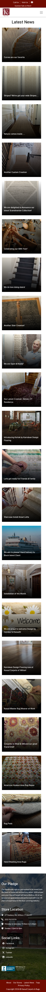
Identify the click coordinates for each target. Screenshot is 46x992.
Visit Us (25, 2)
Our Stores (17, 982)
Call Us (16, 2)
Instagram (9, 948)
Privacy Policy (24, 985)
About (8, 982)
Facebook (9, 943)
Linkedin (9, 957)
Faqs (38, 982)
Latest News (29, 982)
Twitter (8, 952)
